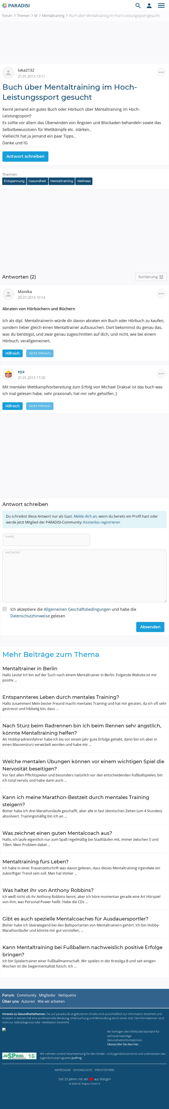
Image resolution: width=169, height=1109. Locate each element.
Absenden (150, 627)
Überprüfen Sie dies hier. (123, 1044)
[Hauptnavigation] (161, 5)
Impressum (62, 1070)
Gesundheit (37, 181)
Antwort (12, 552)
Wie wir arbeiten (51, 1001)
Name (9, 536)
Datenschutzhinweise (30, 615)
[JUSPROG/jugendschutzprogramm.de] (19, 1055)
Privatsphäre (104, 1070)
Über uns (10, 1001)
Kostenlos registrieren (101, 522)
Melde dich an (85, 516)
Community (26, 995)
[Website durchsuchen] (138, 5)
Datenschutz (82, 1070)
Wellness (84, 181)
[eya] (10, 373)
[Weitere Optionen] (161, 72)
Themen (23, 15)
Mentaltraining (53, 15)
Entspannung (14, 181)
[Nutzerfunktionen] (149, 5)
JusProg (77, 1058)
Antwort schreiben (25, 156)
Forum (7, 15)
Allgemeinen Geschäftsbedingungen (77, 609)
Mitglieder (47, 995)
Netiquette (67, 995)
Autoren (28, 1001)
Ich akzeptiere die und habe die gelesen (73, 613)
